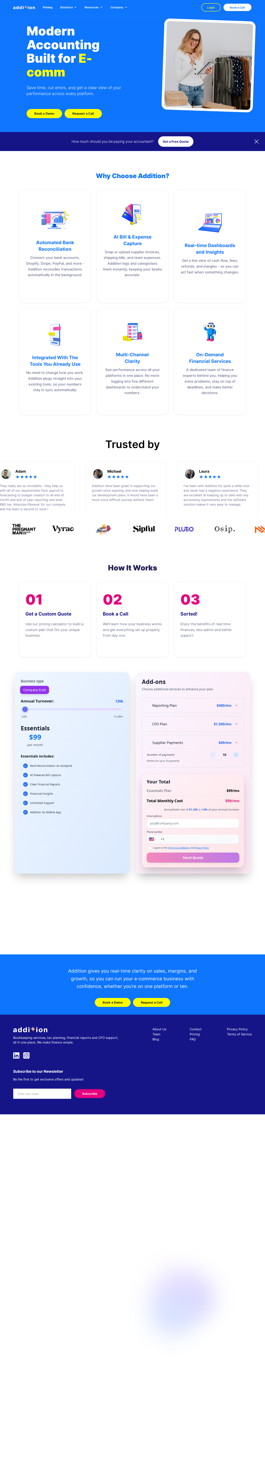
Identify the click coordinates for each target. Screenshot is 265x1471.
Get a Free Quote (176, 141)
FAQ (193, 1039)
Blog (155, 1039)
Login (211, 7)
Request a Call (83, 113)
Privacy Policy (237, 1029)
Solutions (66, 7)
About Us (159, 1029)
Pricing (47, 7)
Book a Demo (44, 113)
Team (156, 1034)
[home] (24, 7)
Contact (196, 1029)
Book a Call (237, 7)
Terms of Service (239, 1034)
